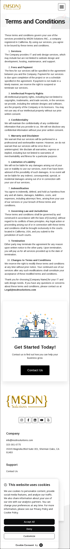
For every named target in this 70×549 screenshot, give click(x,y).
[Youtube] (42, 420)
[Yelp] (48, 420)
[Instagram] (22, 420)
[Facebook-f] (28, 420)
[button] (61, 6)
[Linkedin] (35, 420)
